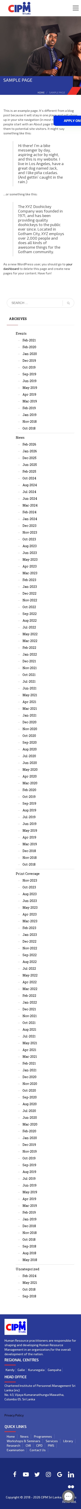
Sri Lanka (55, 1497)
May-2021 (29, 695)
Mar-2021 (29, 708)
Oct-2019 (29, 367)
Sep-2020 (29, 742)
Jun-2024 (29, 498)
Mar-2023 (29, 573)
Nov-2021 (29, 668)
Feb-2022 (29, 647)
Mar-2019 (29, 401)
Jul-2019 (29, 817)
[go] (68, 303)
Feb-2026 (29, 444)
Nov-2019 (29, 1151)
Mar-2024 (30, 505)
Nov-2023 (29, 532)
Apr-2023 (29, 566)
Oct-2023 (29, 539)
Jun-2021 (29, 688)
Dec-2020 (29, 722)
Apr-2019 (29, 394)
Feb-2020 (29, 347)
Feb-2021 (29, 340)
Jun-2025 (29, 465)
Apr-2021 (29, 702)
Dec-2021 (29, 661)
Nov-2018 (29, 421)
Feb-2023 (29, 580)
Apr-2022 (29, 982)
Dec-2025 (29, 458)
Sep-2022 (29, 614)
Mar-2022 (29, 641)
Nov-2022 (29, 600)
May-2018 (29, 1260)
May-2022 (30, 634)
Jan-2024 (29, 519)
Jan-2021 (29, 715)
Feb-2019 (29, 408)
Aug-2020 (29, 749)
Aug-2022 (29, 620)
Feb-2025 (29, 471)
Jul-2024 (29, 492)
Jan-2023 (29, 586)
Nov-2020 (29, 729)
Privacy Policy (14, 1415)
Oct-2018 (29, 428)
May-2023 (30, 559)
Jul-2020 (29, 756)
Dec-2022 (29, 593)
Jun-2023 (29, 553)
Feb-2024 (29, 512)
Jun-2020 (29, 763)
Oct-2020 (29, 735)
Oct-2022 (29, 607)
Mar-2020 (29, 783)
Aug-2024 (29, 485)
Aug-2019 (29, 810)
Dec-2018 (29, 851)
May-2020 (30, 769)
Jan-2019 (29, 415)
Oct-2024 (29, 478)
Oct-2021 (29, 675)
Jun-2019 (29, 381)
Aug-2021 (29, 1029)
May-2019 (29, 387)
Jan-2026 (29, 451)
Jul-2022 (29, 627)
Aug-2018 (29, 1253)
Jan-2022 (29, 654)
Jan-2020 (29, 354)
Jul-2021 (29, 681)
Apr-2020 (29, 776)
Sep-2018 (29, 1246)
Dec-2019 (29, 360)
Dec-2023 (29, 525)
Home (41, 92)
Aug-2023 (29, 546)
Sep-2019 (29, 374)
